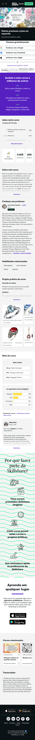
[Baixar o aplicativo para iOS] (10, 711)
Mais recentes (7, 415)
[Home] (15, 3)
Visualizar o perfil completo (22, 253)
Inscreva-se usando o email (17, 65)
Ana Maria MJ (28, 317)
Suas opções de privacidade (16, 731)
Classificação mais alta (9, 413)
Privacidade (25, 723)
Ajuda (18, 723)
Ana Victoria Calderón (17, 205)
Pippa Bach (13, 422)
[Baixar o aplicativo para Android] (24, 711)
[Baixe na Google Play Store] (17, 622)
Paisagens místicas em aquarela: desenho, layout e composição (11, 659)
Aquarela (15, 269)
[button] (3, 4)
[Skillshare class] (11, 648)
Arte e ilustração (21, 265)
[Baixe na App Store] (17, 615)
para (19, 188)
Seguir (24, 205)
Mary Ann (27, 340)
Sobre (6, 723)
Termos (17, 725)
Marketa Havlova (7, 342)
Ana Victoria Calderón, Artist (10, 37)
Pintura (6, 269)
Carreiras (12, 723)
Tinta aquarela (8, 265)
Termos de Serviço (23, 69)
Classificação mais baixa (23, 413)
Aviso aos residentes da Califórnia (17, 733)
